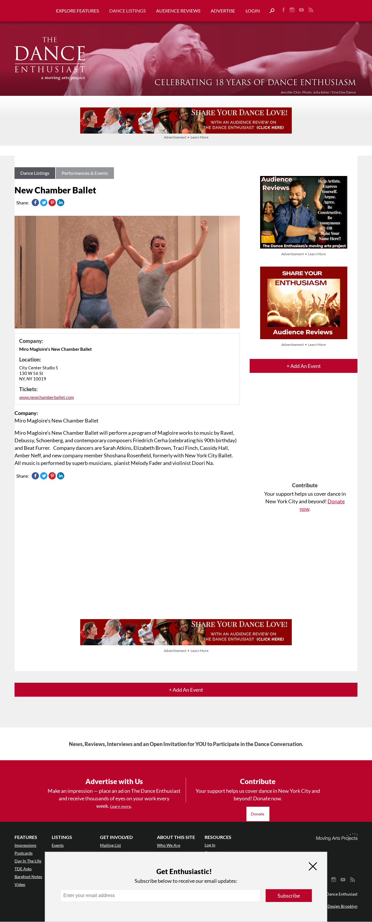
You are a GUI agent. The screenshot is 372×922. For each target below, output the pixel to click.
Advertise (223, 10)
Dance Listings (127, 10)
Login (253, 10)
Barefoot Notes (28, 876)
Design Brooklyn (342, 906)
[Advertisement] (304, 432)
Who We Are (168, 845)
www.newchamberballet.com (46, 397)
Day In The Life (28, 860)
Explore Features (77, 10)
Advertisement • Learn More (186, 137)
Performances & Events (85, 173)
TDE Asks (23, 868)
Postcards (24, 853)
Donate (258, 813)
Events (58, 845)
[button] (269, 10)
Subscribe (289, 895)
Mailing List (110, 845)
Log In (210, 844)
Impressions (25, 845)
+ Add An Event (304, 366)
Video (20, 884)
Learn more (120, 806)
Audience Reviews (178, 10)
